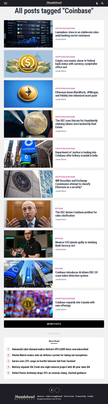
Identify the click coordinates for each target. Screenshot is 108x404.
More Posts (54, 324)
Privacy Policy (80, 396)
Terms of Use (69, 396)
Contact (90, 396)
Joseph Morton (60, 39)
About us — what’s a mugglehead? (49, 396)
